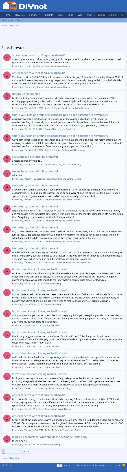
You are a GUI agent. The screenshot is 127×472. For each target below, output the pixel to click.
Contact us (69, 465)
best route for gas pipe (26, 94)
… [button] (15, 451)
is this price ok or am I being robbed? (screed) (39, 269)
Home (7, 14)
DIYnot (7, 465)
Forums (33, 14)
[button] (40, 15)
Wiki (80, 14)
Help (110, 465)
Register (20, 20)
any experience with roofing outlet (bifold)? (38, 55)
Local (60, 14)
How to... (20, 14)
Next (25, 451)
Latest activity (8, 20)
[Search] (122, 15)
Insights (48, 14)
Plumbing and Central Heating (75, 108)
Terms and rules (83, 465)
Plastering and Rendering (63, 129)
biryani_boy (17, 66)
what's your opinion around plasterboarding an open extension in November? (60, 115)
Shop (70, 14)
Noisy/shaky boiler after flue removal (35, 156)
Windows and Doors (60, 66)
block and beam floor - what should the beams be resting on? (49, 437)
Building (57, 283)
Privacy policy (99, 465)
